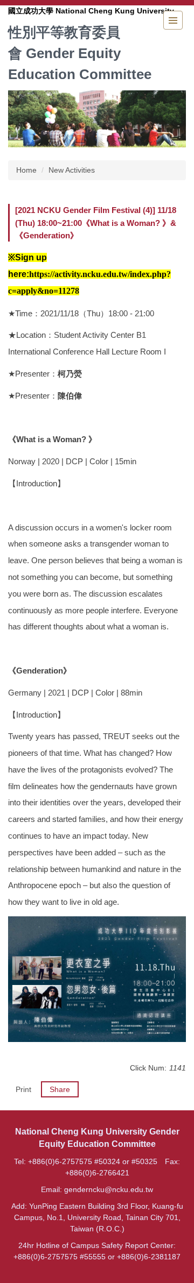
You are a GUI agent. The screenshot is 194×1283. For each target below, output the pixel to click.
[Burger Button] (173, 20)
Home (26, 170)
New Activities (71, 170)
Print (23, 1089)
